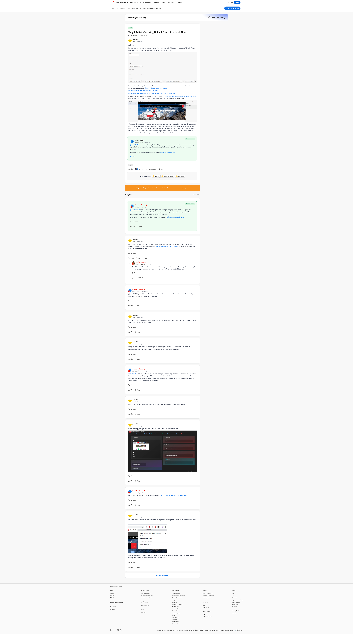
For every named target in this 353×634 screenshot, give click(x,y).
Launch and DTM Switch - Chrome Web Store (173, 495)
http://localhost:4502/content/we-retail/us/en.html (180, 96)
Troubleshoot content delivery (167, 152)
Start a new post (175, 188)
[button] (232, 8)
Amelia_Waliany (140, 262)
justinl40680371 (134, 145)
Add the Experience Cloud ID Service (167, 246)
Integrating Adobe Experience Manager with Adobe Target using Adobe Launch (152, 93)
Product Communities (121, 8)
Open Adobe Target (217, 17)
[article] (162, 216)
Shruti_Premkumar (140, 140)
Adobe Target (131, 8)
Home (113, 8)
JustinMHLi (135, 39)
